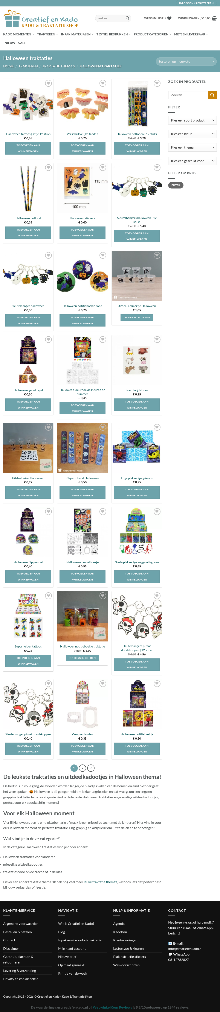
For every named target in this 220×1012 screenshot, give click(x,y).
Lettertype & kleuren (128, 948)
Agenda (119, 923)
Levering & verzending (19, 970)
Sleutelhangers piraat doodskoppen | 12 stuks (136, 648)
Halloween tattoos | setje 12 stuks (28, 134)
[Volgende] (91, 768)
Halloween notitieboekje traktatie (82, 646)
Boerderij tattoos (136, 390)
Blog (61, 932)
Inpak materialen (76, 34)
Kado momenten (17, 34)
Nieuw (10, 43)
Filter (175, 185)
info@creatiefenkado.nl (185, 949)
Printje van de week (72, 973)
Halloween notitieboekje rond (82, 306)
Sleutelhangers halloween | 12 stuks (137, 220)
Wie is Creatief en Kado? (76, 923)
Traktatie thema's (58, 66)
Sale (22, 43)
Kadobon (120, 932)
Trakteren (46, 34)
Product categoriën (151, 34)
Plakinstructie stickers (129, 956)
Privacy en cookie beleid (20, 979)
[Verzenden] (127, 18)
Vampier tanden (82, 734)
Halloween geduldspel (28, 390)
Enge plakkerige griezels (137, 478)
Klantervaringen (125, 940)
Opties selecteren (137, 317)
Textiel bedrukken (112, 34)
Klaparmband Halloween (82, 478)
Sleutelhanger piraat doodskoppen (28, 734)
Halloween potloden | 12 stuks (137, 134)
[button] (197, 18)
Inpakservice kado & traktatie (79, 940)
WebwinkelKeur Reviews (112, 1007)
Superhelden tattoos (28, 646)
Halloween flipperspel (28, 562)
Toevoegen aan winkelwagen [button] (28, 148)
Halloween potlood (28, 218)
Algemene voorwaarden (20, 923)
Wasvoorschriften (126, 965)
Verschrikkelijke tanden (82, 134)
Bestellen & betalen (17, 932)
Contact (9, 940)
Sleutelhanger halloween (28, 306)
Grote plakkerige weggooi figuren (137, 562)
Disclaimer (11, 948)
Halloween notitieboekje (137, 734)
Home (8, 66)
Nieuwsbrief (67, 956)
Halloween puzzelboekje (82, 562)
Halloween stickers (82, 218)
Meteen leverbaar (189, 34)
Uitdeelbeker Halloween (28, 478)
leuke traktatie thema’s (100, 882)
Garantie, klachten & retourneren (18, 959)
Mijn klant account (72, 948)
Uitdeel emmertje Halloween (137, 306)
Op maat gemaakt (71, 965)
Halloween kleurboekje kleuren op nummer (82, 392)
